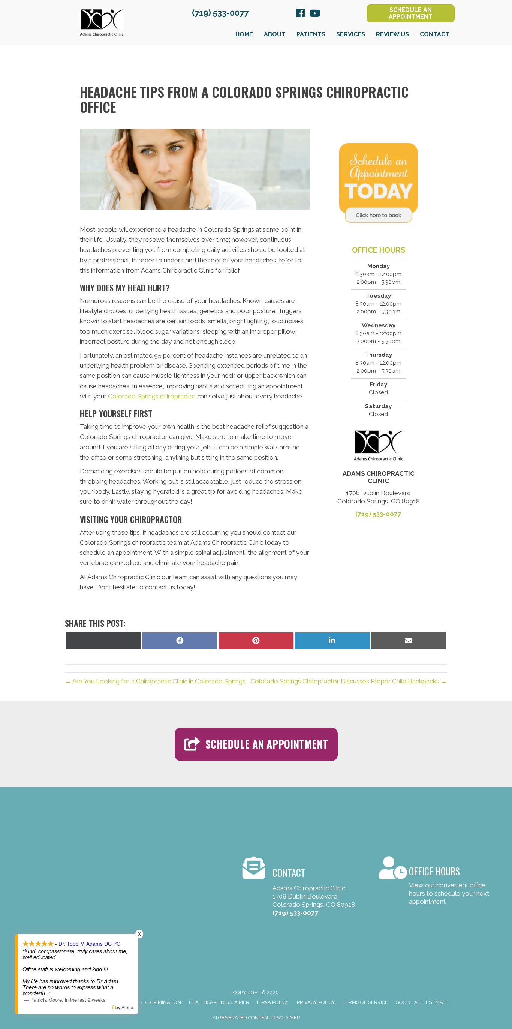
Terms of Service (365, 1002)
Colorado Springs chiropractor (152, 396)
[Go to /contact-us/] (435, 882)
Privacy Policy (316, 1002)
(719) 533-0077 (220, 13)
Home (244, 34)
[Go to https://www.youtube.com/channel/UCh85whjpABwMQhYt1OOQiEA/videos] (314, 14)
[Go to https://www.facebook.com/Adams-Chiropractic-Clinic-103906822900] (300, 14)
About (275, 34)
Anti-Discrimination (155, 1002)
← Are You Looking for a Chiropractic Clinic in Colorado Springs (155, 681)
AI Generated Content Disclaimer (256, 1017)
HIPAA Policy (273, 1002)
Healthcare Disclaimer (219, 1002)
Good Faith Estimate (422, 1002)
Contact (434, 34)
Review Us (392, 34)
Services (350, 34)
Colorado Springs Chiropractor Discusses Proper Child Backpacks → (348, 681)
